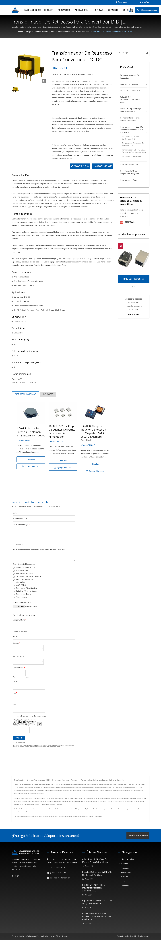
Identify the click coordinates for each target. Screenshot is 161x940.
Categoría (29, 32)
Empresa (48, 10)
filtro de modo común (65, 816)
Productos (64, 10)
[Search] (147, 53)
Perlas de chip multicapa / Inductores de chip (131, 110)
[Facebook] (12, 876)
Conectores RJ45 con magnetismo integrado (129, 172)
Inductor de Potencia (129, 84)
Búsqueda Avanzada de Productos (129, 76)
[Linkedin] (18, 876)
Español (145, 2)
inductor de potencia (51, 816)
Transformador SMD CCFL (131, 156)
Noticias (98, 10)
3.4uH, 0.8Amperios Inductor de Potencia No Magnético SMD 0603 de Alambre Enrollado (93, 433)
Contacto (125, 886)
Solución (113, 10)
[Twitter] (15, 876)
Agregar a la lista (103, 166)
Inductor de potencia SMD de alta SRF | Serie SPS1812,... (97, 873)
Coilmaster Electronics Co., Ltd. (40, 936)
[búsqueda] (116, 2)
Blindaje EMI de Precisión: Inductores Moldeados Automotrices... (93, 888)
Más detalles (133, 314)
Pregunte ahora (81, 166)
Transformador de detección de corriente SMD (132, 138)
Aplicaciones (82, 10)
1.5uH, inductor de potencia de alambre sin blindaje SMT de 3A (31, 432)
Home (20, 32)
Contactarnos (98, 816)
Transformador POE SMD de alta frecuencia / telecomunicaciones (134, 151)
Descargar (129, 222)
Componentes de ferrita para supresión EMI (130, 119)
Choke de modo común (130, 91)
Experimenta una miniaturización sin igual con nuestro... (97, 902)
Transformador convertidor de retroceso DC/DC (112, 32)
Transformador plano (128, 180)
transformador (77, 816)
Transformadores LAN (129, 164)
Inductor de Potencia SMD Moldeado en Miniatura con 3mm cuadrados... (97, 916)
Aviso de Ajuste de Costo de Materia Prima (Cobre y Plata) (95, 860)
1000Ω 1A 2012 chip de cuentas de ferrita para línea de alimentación (62, 431)
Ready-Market (143, 936)
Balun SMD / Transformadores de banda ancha (131, 99)
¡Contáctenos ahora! (138, 836)
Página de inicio (32, 10)
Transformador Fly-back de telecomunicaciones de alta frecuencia (62, 32)
